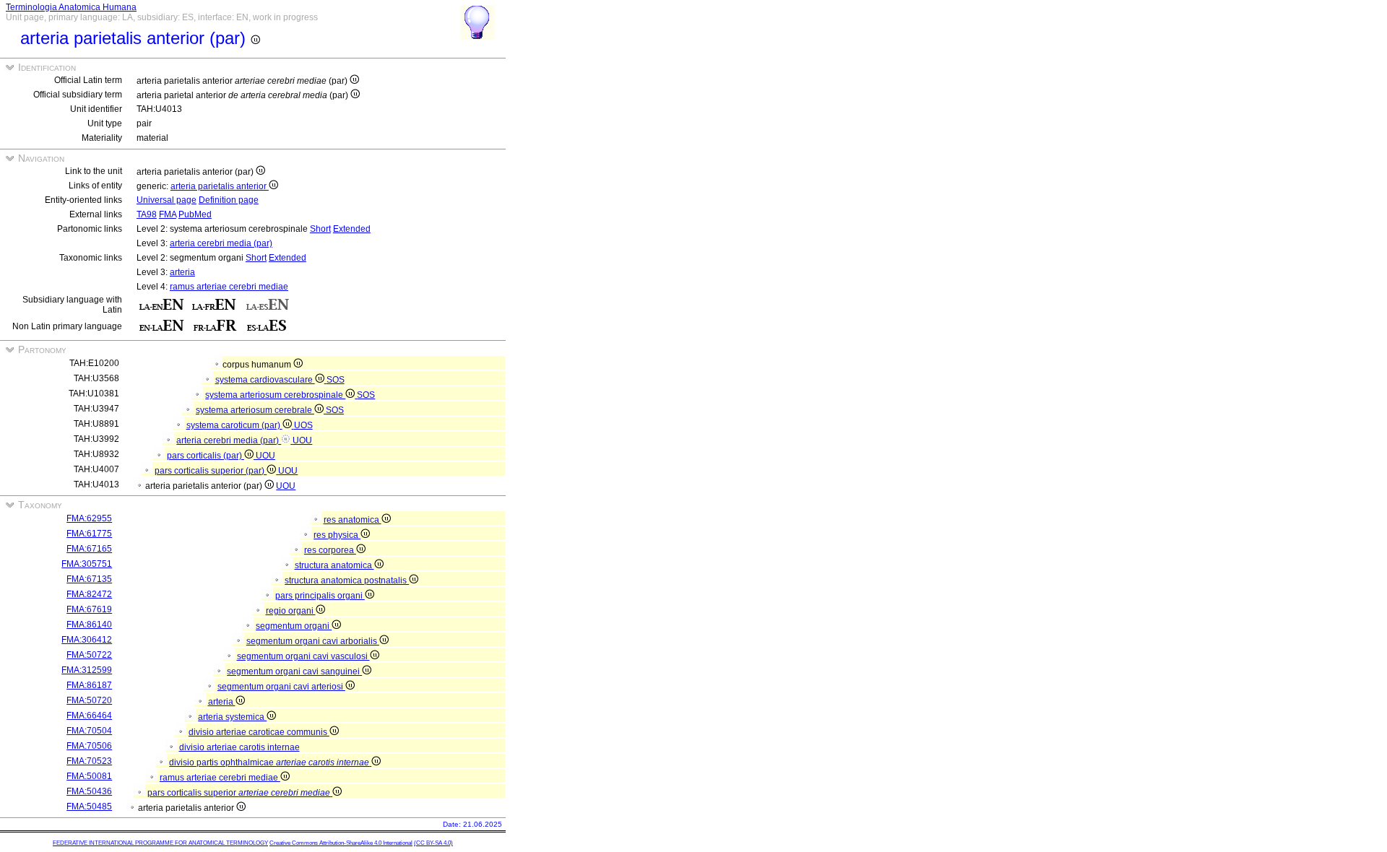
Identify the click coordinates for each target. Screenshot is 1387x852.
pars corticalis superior (238, 793)
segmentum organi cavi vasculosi (303, 656)
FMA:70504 (89, 731)
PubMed (195, 214)
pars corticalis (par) (205, 456)
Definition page (229, 200)
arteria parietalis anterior (219, 186)
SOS (336, 380)
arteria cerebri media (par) (221, 243)
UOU (302, 440)
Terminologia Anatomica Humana (71, 7)
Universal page (166, 200)
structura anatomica (334, 565)
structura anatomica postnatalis (347, 580)
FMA (167, 214)
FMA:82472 (89, 594)
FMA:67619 (89, 609)
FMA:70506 (89, 746)
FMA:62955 (89, 518)
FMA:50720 (89, 700)
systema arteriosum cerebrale (255, 410)
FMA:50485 (89, 806)
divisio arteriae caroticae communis (259, 732)
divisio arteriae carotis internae (239, 747)
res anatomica (352, 520)
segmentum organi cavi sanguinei (294, 671)
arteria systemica (232, 717)
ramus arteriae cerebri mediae (229, 287)
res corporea (330, 550)
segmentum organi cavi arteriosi (281, 687)
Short (320, 229)
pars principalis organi (320, 596)
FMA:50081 (89, 776)
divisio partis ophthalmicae (269, 762)
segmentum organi (294, 626)
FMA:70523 (89, 761)
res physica (337, 535)
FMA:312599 (86, 670)
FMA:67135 (89, 579)
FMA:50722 (89, 655)
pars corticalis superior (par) (211, 471)
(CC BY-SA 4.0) (433, 843)
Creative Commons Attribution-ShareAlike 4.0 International (340, 843)
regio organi (291, 611)
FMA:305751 (86, 564)
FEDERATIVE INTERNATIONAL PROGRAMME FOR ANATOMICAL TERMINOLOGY (160, 843)
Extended (352, 229)
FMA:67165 (89, 549)
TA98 (147, 214)
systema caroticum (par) (234, 425)
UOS (303, 425)
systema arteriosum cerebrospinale (275, 395)
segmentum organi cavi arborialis (312, 641)
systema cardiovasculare (265, 380)
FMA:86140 (89, 625)
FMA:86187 (89, 685)
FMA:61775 (89, 534)
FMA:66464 (89, 715)
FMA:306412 (86, 640)
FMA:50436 (89, 791)
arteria (182, 272)
